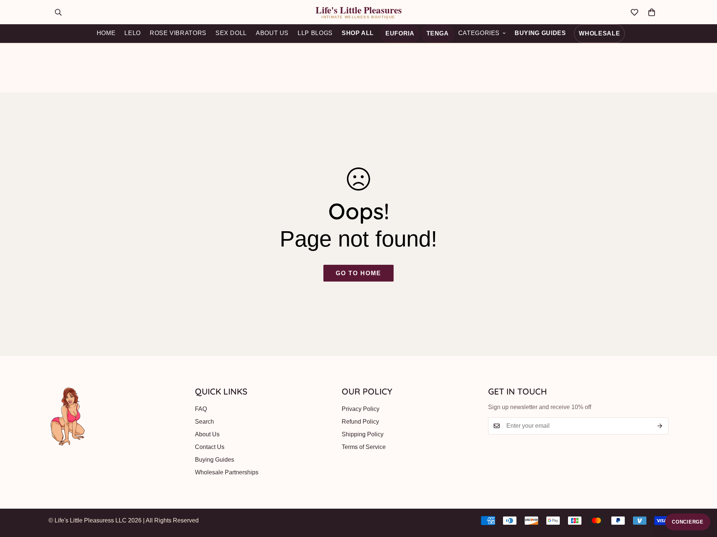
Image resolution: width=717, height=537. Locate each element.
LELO (132, 33)
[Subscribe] (660, 425)
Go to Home (358, 273)
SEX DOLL (231, 33)
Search (204, 421)
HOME (106, 33)
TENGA (437, 33)
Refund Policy (360, 421)
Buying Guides (540, 33)
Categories (479, 33)
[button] (651, 12)
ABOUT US (272, 33)
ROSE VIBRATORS (178, 33)
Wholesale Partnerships (226, 472)
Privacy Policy (360, 409)
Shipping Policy (363, 434)
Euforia (399, 33)
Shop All (358, 33)
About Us (207, 434)
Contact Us (209, 447)
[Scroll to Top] (702, 496)
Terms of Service (364, 447)
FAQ (201, 409)
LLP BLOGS (315, 33)
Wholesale (599, 33)
